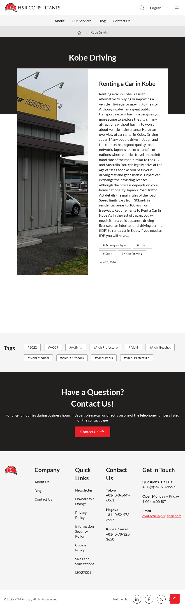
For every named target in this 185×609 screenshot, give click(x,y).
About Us (42, 482)
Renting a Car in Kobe (127, 83)
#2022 (32, 347)
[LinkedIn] (137, 599)
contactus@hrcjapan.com (161, 516)
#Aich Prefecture (105, 347)
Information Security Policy (84, 531)
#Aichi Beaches (160, 347)
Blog (102, 21)
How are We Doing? (84, 501)
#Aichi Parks (104, 358)
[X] (161, 599)
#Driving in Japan (115, 245)
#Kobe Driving (132, 253)
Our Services (81, 21)
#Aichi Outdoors (72, 358)
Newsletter (83, 490)
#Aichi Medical (38, 358)
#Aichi (133, 347)
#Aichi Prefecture (136, 358)
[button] (159, 8)
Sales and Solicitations (84, 561)
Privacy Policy (81, 515)
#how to (142, 245)
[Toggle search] (141, 7)
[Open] (176, 7)
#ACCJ (53, 347)
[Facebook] (149, 599)
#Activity (75, 347)
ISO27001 (83, 572)
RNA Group (23, 599)
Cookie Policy (80, 547)
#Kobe (107, 253)
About (60, 21)
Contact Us (121, 21)
